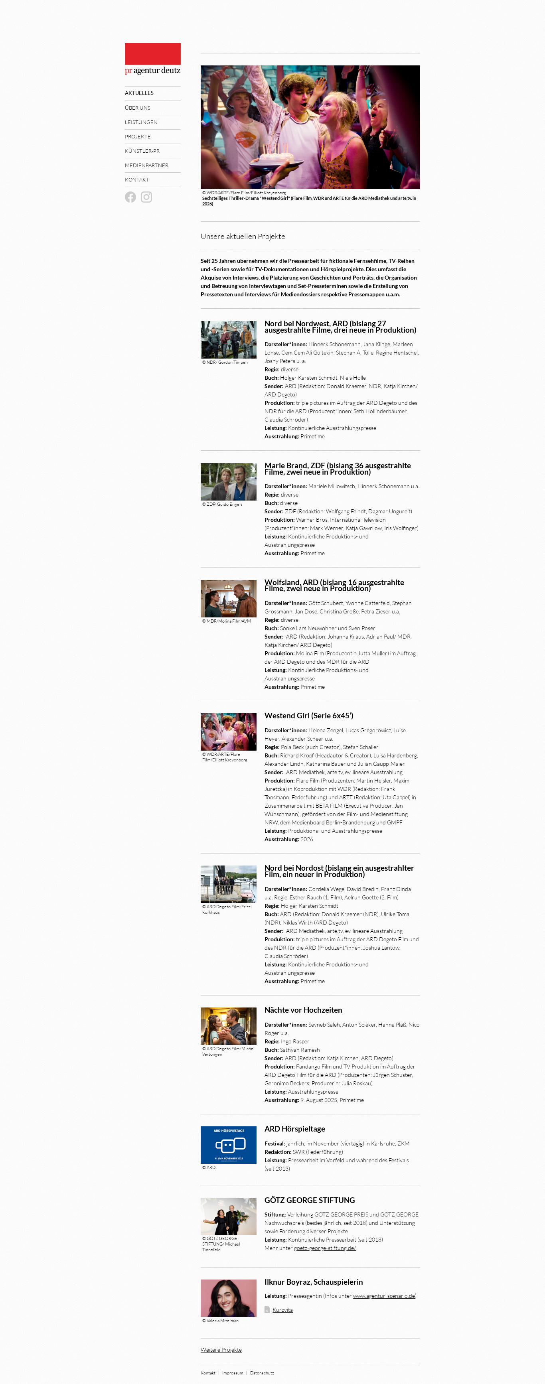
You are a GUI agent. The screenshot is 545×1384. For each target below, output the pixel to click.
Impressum (232, 1373)
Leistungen (141, 122)
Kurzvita (282, 1309)
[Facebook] (130, 197)
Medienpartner (146, 165)
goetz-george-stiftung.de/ (325, 1247)
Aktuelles (139, 93)
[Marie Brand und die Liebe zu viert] (229, 482)
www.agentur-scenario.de (384, 1295)
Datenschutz (262, 1373)
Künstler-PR (142, 151)
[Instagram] (146, 197)
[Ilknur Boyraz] (229, 1298)
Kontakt (137, 179)
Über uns (137, 107)
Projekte (138, 136)
